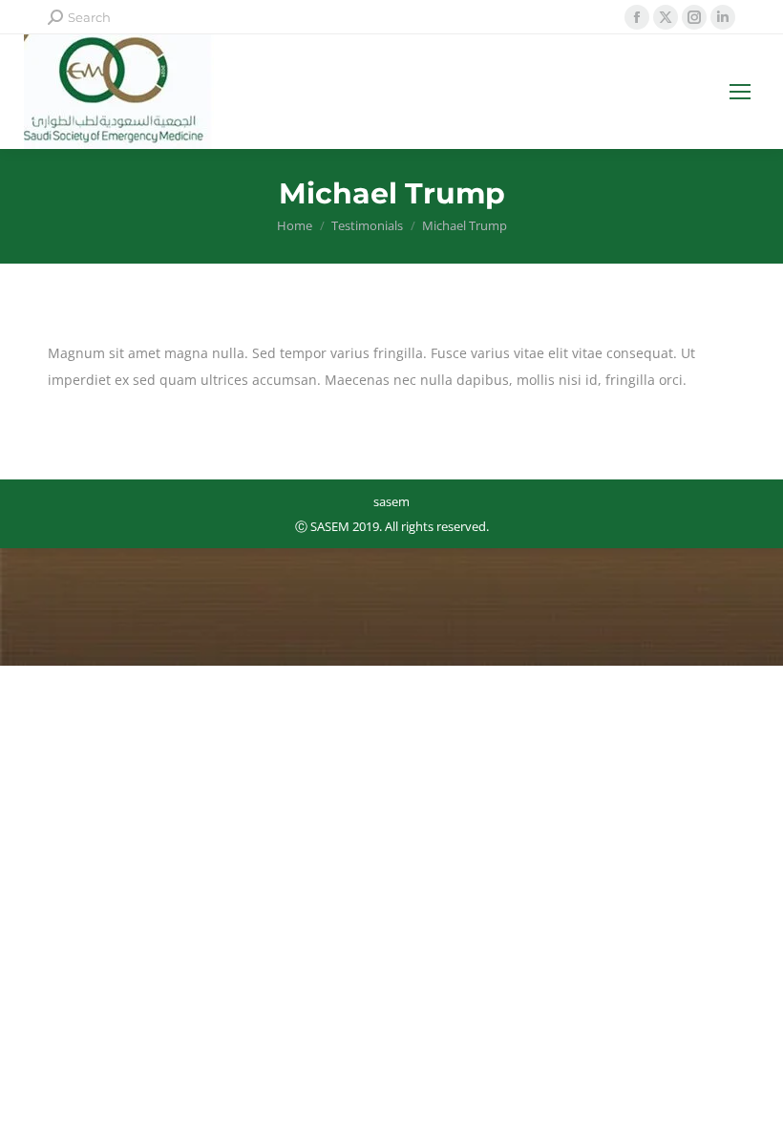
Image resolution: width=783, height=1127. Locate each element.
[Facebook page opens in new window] (636, 17)
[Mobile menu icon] (740, 92)
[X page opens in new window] (665, 17)
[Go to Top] (754, 1098)
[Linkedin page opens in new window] (722, 17)
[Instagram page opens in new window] (694, 17)
